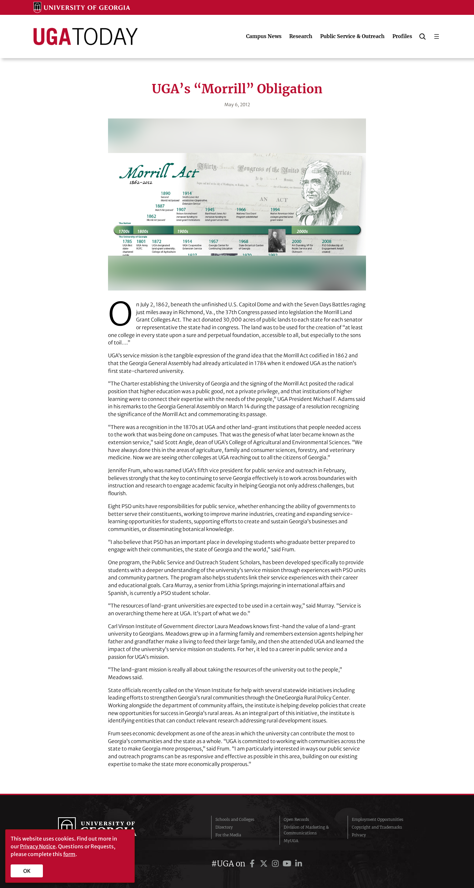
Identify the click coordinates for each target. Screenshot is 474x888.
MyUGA (291, 840)
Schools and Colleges (234, 819)
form (69, 854)
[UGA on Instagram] (276, 864)
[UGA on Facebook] (253, 864)
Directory (224, 827)
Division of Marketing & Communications (306, 830)
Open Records (296, 819)
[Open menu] (436, 36)
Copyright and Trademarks (377, 827)
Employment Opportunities (377, 819)
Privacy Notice (37, 846)
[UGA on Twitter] (265, 864)
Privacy (359, 834)
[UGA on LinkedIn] (298, 864)
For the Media (228, 834)
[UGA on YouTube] (288, 864)
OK (27, 871)
